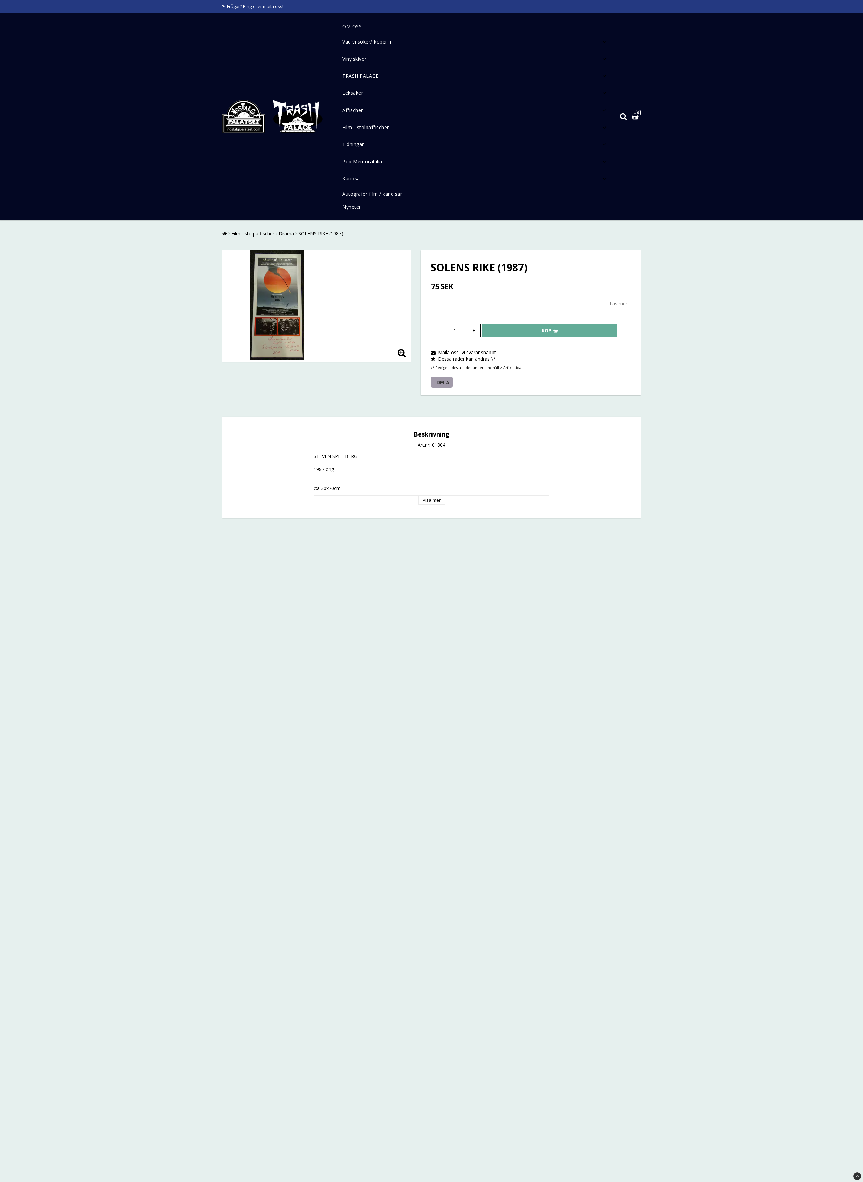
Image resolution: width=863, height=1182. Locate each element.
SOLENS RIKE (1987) (320, 233)
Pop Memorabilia (362, 161)
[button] (636, 117)
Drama (286, 233)
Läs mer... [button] (619, 303)
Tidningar (353, 144)
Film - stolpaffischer (365, 127)
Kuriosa (351, 178)
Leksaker (352, 93)
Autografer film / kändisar (372, 194)
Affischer (352, 110)
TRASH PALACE (360, 76)
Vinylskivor (354, 59)
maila (268, 6)
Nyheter (351, 207)
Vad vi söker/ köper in (367, 41)
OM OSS (352, 26)
